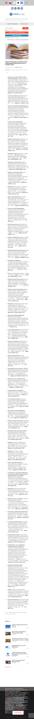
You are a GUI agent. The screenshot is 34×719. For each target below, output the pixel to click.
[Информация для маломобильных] (21, 3)
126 (28, 627)
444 (28, 663)
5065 (26, 69)
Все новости (8, 666)
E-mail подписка (22, 8)
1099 (28, 656)
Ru (10, 3)
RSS (18, 7)
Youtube (12, 7)
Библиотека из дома (17, 35)
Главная (16, 37)
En (6, 3)
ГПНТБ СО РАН (18, 67)
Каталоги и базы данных (12, 23)
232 (28, 634)
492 (28, 648)
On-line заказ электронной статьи (17, 32)
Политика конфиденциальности (21, 709)
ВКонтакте (15, 7)
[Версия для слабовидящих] (18, 3)
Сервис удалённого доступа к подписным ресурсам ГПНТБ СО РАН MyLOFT (19, 654)
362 (28, 641)
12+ (14, 2)
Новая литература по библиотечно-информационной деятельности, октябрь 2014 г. (16, 63)
